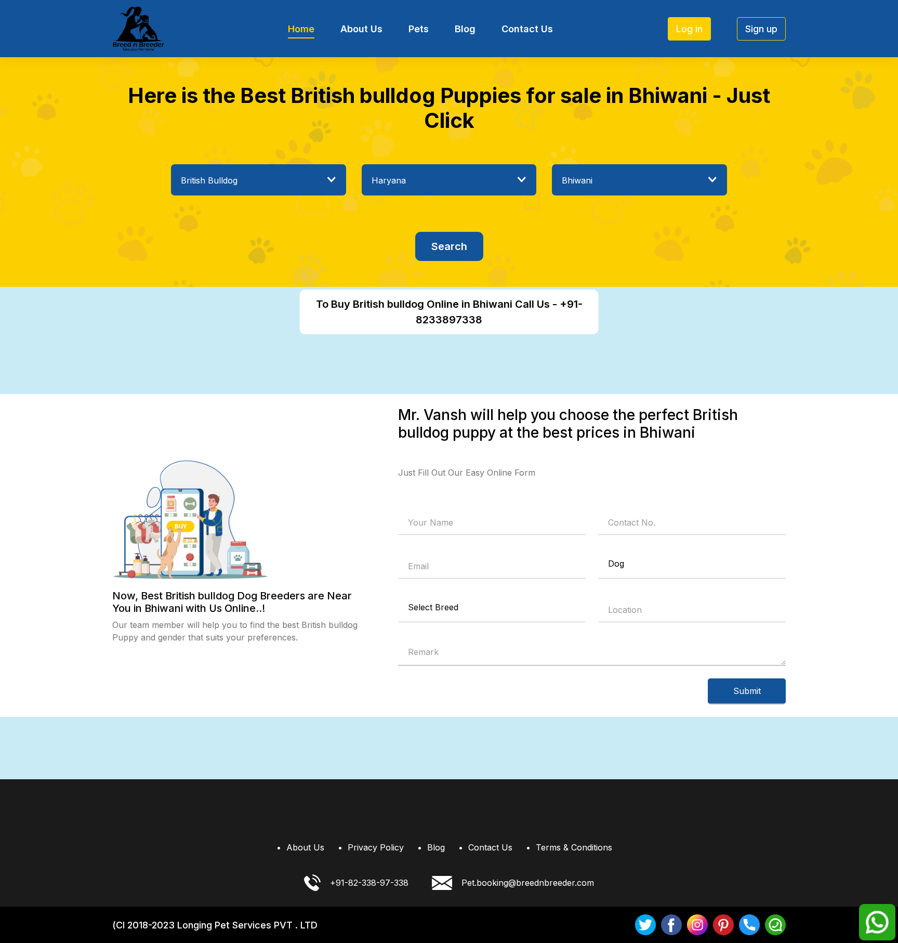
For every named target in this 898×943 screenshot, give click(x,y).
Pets (418, 28)
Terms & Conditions (574, 847)
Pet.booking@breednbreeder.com (527, 882)
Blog (465, 28)
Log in (689, 28)
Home (301, 28)
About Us (361, 28)
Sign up (761, 28)
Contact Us (527, 28)
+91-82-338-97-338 (369, 882)
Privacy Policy (376, 847)
